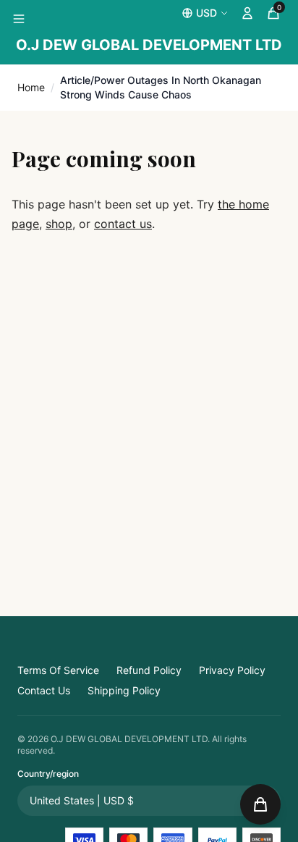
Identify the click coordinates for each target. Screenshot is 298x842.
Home (31, 87)
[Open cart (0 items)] (260, 804)
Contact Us (43, 690)
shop (59, 223)
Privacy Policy (232, 670)
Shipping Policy (124, 690)
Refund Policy (149, 670)
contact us (123, 223)
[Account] (247, 13)
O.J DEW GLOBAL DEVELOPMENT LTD (149, 45)
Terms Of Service (58, 670)
